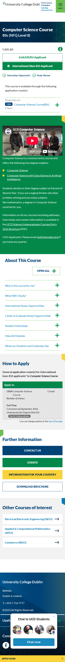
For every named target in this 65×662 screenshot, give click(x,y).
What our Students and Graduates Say (27, 345)
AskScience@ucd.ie (48, 237)
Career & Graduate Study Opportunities (28, 315)
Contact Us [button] (32, 450)
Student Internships (16, 325)
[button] (33, 642)
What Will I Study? (15, 295)
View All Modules (15, 335)
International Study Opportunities (24, 305)
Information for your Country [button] (32, 474)
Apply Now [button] (9, 658)
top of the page (55, 421)
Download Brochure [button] (32, 486)
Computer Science (17, 170)
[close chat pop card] (54, 616)
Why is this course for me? (20, 285)
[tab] (32, 364)
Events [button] (33, 462)
